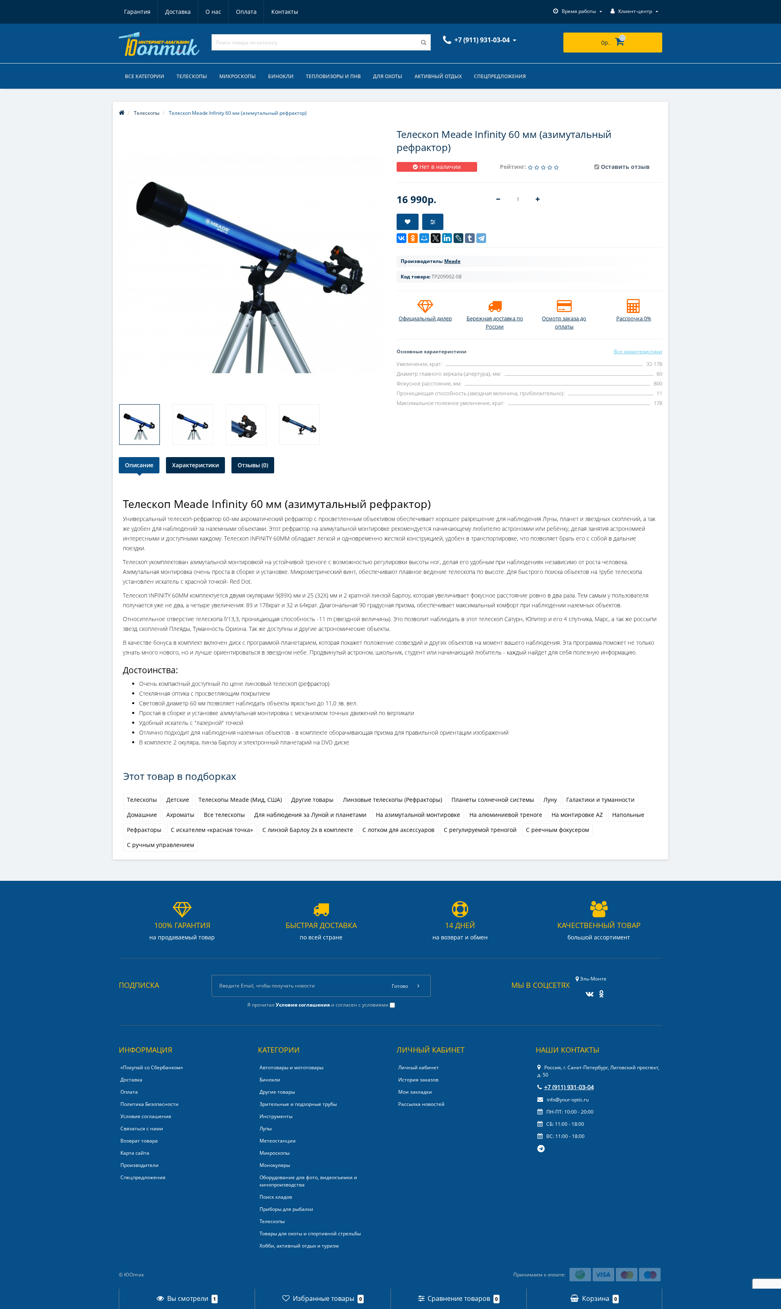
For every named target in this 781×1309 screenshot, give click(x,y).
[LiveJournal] (458, 238)
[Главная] (121, 112)
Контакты (284, 11)
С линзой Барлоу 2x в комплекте (307, 830)
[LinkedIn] (447, 238)
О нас (213, 11)
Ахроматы (180, 815)
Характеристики (195, 465)
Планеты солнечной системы (493, 799)
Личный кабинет (418, 1067)
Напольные (628, 815)
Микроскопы (237, 76)
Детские (177, 799)
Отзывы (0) (253, 465)
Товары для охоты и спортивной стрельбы (310, 1233)
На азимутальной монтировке (418, 815)
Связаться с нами (141, 1128)
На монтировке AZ (577, 815)
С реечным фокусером (557, 830)
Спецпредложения (500, 76)
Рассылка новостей (421, 1104)
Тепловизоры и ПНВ (333, 76)
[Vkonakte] (587, 991)
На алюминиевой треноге (505, 815)
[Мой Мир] (424, 238)
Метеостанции (278, 1140)
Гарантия (137, 11)
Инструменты (276, 1116)
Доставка (178, 11)
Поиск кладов (276, 1196)
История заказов (418, 1079)
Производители (139, 1165)
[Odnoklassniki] (599, 991)
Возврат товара (139, 1140)
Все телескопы (224, 815)
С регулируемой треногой (480, 830)
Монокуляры (275, 1165)
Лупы (266, 1128)
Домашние (142, 815)
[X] (436, 238)
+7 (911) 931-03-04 (569, 1087)
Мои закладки (415, 1091)
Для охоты (387, 76)
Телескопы (192, 76)
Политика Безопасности (149, 1104)
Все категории (144, 76)
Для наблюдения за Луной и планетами (310, 815)
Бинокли (281, 76)
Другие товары (312, 799)
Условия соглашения (145, 1116)
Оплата (246, 11)
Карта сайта (134, 1152)
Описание (139, 465)
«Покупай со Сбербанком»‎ (151, 1067)
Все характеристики (638, 351)
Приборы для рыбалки (286, 1209)
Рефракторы (144, 830)
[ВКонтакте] (401, 238)
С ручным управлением (160, 845)
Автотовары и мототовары (291, 1067)
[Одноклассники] (413, 238)
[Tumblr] (470, 238)
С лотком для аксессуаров (398, 830)
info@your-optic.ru (567, 1099)
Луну (550, 799)
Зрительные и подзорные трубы (298, 1104)
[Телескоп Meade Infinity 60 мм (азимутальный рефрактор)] (139, 424)
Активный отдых (438, 76)
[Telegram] (481, 238)
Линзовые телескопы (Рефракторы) (392, 799)
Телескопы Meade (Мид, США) (240, 799)
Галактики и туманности (600, 799)
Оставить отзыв (625, 167)
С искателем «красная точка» (212, 830)
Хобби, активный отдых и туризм (299, 1245)
